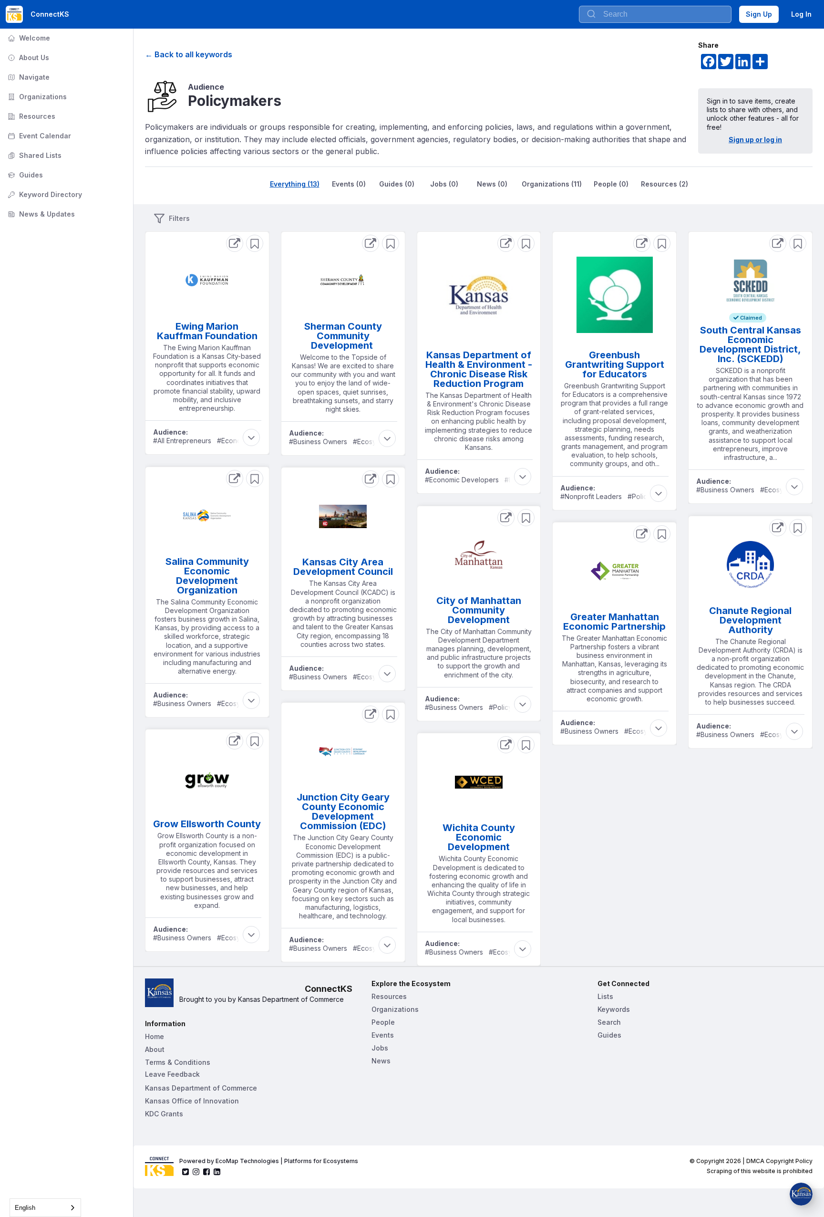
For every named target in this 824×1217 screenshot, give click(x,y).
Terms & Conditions (177, 1062)
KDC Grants (164, 1114)
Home (154, 1036)
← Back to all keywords (188, 54)
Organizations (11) (552, 184)
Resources (30, 116)
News (381, 1061)
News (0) (492, 184)
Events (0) (349, 184)
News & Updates (40, 214)
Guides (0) (396, 184)
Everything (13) (294, 184)
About (155, 1049)
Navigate (28, 77)
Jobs (379, 1048)
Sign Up (759, 14)
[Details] (234, 243)
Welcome (28, 38)
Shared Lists (34, 155)
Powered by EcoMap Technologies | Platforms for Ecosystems (268, 1161)
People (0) (611, 184)
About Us (27, 57)
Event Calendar (38, 136)
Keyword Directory (44, 194)
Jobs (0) (444, 184)
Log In (801, 14)
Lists (605, 996)
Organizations (36, 97)
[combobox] (655, 14)
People (383, 1022)
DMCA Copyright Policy (779, 1161)
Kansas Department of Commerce (201, 1088)
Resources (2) (664, 184)
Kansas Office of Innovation (192, 1101)
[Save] (254, 243)
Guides (24, 175)
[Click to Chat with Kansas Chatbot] (801, 1194)
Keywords (613, 1009)
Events (382, 1035)
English (25, 1207)
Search (609, 1022)
